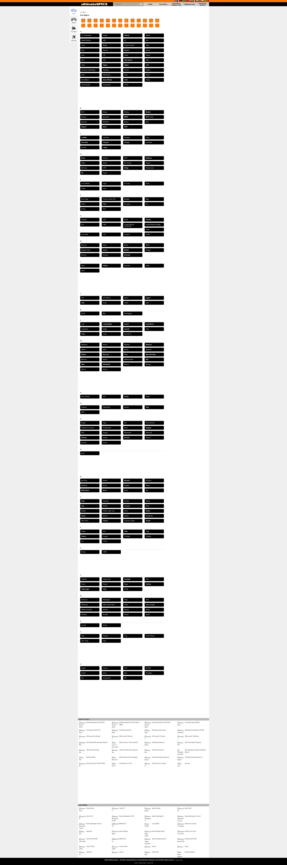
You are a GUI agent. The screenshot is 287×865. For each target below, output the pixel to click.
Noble (148, 396)
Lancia (126, 324)
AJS (104, 55)
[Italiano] (194, 1)
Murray (105, 369)
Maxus (126, 349)
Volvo (105, 589)
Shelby (83, 511)
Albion (148, 55)
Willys (126, 605)
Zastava (105, 668)
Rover (105, 490)
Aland (126, 55)
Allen (147, 60)
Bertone (83, 117)
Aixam (148, 50)
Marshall (127, 344)
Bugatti (83, 127)
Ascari (148, 75)
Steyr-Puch (84, 521)
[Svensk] (184, 1)
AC (125, 40)
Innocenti (127, 265)
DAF (125, 158)
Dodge (126, 168)
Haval (105, 245)
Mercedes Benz (151, 354)
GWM (148, 234)
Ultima (83, 552)
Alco (82, 60)
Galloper (84, 219)
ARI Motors (106, 75)
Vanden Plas (106, 579)
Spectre (105, 516)
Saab (83, 501)
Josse (147, 303)
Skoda (148, 511)
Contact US (150, 863)
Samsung (106, 501)
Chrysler (106, 142)
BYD (125, 127)
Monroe (126, 364)
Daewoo (105, 158)
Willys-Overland (86, 609)
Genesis (148, 219)
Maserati (149, 344)
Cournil (83, 147)
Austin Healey (85, 85)
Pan (125, 423)
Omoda (126, 407)
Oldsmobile (106, 407)
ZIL (82, 678)
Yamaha (105, 636)
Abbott (148, 35)
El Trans (127, 183)
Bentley (148, 112)
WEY (147, 600)
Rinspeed (84, 485)
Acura (105, 45)
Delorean (84, 168)
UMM (105, 552)
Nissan (126, 396)
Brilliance (106, 122)
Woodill (105, 614)
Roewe (148, 485)
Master (83, 349)
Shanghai (127, 506)
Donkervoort (150, 168)
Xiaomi (83, 625)
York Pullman (150, 636)
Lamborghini (107, 324)
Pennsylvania (107, 428)
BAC (82, 112)
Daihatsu (149, 158)
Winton (126, 609)
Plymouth (149, 433)
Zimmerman (107, 678)
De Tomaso (127, 163)
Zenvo (105, 673)
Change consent (179, 860)
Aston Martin (107, 80)
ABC (104, 40)
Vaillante (84, 579)
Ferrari (126, 199)
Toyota (83, 536)
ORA (83, 412)
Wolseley (84, 614)
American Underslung (88, 70)
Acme (83, 45)
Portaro (148, 437)
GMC (104, 224)
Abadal (105, 35)
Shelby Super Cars (109, 511)
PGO (82, 433)
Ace (147, 40)
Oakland (84, 407)
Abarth (126, 35)
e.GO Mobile (85, 183)
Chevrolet (84, 142)
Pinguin (105, 433)
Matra (105, 349)
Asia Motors (85, 80)
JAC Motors (106, 298)
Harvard (83, 245)
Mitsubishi (106, 364)
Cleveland (149, 142)
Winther (105, 609)
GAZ (104, 219)
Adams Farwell (129, 45)
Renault (127, 480)
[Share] (284, 219)
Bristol (126, 122)
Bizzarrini (106, 117)
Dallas (83, 163)
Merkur (105, 359)
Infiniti (105, 265)
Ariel (125, 75)
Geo (82, 224)
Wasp (126, 600)
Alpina (105, 65)
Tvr (82, 541)
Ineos (83, 265)
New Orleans (85, 396)
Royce (126, 490)
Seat (82, 506)
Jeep (82, 303)
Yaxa (125, 636)
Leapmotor (84, 329)
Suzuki (148, 521)
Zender (83, 673)
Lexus (105, 329)
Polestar (84, 437)
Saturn (148, 501)
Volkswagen (85, 589)
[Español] (189, 1)
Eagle (104, 183)
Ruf (147, 490)
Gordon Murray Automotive (129, 225)
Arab (82, 75)
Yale (82, 636)
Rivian (105, 485)
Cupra (105, 147)
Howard (83, 255)
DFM (104, 168)
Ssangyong (149, 516)
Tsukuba (148, 536)
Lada (82, 324)
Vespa (126, 584)
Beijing (126, 112)
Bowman (84, 122)
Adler (147, 45)
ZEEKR (148, 668)
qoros (83, 453)
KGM (83, 313)
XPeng (105, 625)
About (136, 863)
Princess (83, 442)
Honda (126, 250)
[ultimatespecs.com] (94, 4)
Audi (126, 80)
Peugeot (148, 428)
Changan (127, 137)
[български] (197, 1)
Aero (82, 50)
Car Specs (163, 4)
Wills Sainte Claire (109, 605)
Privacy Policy (142, 863)
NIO (104, 396)
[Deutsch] (181, 1)
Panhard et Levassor (87, 428)
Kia (104, 313)
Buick (105, 127)
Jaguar (148, 298)
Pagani (83, 423)
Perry (126, 428)
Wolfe (148, 609)
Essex (104, 188)
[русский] (192, 1)
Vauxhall (127, 579)
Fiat (147, 199)
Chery (148, 137)
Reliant (105, 480)
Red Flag (84, 480)
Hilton (126, 245)
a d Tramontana (86, 35)
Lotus (83, 334)
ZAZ (125, 668)
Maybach (148, 349)
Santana (126, 501)
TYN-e (105, 541)
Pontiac (105, 437)
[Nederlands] (200, 1)
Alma (83, 65)
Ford (104, 204)
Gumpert (127, 234)
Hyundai (127, 255)
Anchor (126, 70)
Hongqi (148, 250)
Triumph (127, 536)
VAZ (147, 579)
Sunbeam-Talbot (129, 521)
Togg (147, 531)
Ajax (82, 55)
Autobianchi (107, 85)
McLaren (106, 354)
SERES (105, 506)
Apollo (148, 70)
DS (82, 173)
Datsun (105, 163)
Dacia (83, 158)
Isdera (148, 265)
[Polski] (202, 1)
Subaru (105, 521)
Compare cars (189, 4)
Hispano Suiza (85, 250)
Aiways (126, 50)
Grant (147, 229)
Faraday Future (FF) (109, 199)
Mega (126, 354)
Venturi (105, 584)
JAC (82, 298)
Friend (83, 209)
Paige (104, 423)
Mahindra (84, 344)
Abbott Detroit (86, 40)
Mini (83, 364)
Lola (147, 329)
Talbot (83, 531)
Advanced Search (202, 4)
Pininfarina (127, 433)
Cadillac (84, 137)
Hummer (105, 255)
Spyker (126, 516)
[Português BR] (205, 1)
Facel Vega (84, 199)
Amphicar (106, 70)
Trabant (105, 536)
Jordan (126, 303)
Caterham (106, 137)
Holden (105, 250)
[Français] (178, 1)
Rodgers (126, 485)
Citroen (126, 142)
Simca (126, 511)
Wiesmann (84, 605)
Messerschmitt (128, 359)
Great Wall (84, 234)
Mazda (83, 354)
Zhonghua (149, 673)
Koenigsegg (128, 313)
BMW (126, 117)
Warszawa (84, 600)
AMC (147, 65)
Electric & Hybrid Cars (176, 4)
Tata (104, 531)
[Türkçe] (208, 1)
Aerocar (105, 50)
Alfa (104, 60)
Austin (148, 80)
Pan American (150, 423)
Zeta (125, 673)
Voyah (126, 589)
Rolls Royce (85, 490)
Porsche (126, 437)
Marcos (105, 344)
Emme (83, 188)
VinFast (148, 584)
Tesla (126, 531)
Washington (106, 600)
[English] (176, 1)
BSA (147, 122)
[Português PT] (186, 1)
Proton (105, 442)
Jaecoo (126, 298)
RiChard (148, 480)
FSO (104, 209)
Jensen (105, 303)
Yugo (104, 641)
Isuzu (83, 270)
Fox (147, 204)
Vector (83, 584)
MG (147, 359)
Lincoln (126, 329)
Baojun (105, 112)
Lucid (105, 334)
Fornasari (127, 204)
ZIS (125, 678)
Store (150, 4)
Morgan (148, 364)
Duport (105, 173)
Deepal (148, 163)
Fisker (83, 204)
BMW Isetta (149, 117)
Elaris (147, 183)
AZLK (126, 85)
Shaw (147, 506)
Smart (83, 516)
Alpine (126, 65)
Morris (83, 369)
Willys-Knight (150, 605)
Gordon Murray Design (153, 224)
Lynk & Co (127, 334)
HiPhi (147, 245)
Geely (126, 219)
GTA (104, 234)
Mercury (84, 359)
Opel (147, 407)
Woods (126, 614)
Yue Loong (84, 641)
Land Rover (150, 324)
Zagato (83, 668)
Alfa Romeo (128, 60)
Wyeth (148, 614)
